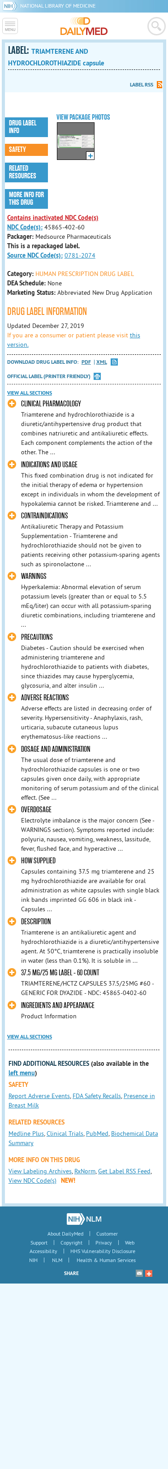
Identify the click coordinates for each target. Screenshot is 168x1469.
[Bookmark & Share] (148, 1273)
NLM (57, 1260)
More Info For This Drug (26, 198)
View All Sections (29, 392)
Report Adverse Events (39, 1096)
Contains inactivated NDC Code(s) (53, 218)
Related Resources (22, 172)
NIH (33, 1260)
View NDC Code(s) (32, 1180)
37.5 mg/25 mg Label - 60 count (60, 973)
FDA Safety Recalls (97, 1096)
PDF (86, 362)
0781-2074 (80, 255)
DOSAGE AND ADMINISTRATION (55, 749)
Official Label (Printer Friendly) (48, 376)
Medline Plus (26, 1133)
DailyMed (84, 26)
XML (101, 362)
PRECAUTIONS (37, 637)
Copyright (71, 1242)
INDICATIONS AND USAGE (49, 465)
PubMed (97, 1133)
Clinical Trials (65, 1133)
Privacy (103, 1242)
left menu (22, 1073)
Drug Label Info (22, 127)
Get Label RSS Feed (124, 1171)
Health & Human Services (106, 1260)
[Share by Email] (139, 1273)
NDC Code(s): (25, 227)
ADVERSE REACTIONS (45, 697)
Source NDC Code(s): (35, 255)
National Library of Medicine (57, 5)
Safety (17, 149)
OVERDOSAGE (36, 809)
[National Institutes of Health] (11, 5)
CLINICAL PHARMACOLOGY (51, 404)
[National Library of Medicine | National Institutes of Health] (84, 1219)
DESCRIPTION (36, 921)
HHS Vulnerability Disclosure (102, 1251)
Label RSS (141, 84)
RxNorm (84, 1171)
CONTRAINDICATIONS (44, 516)
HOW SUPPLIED (38, 861)
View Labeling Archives (40, 1171)
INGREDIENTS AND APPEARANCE (58, 1005)
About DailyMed (65, 1233)
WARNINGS (34, 576)
